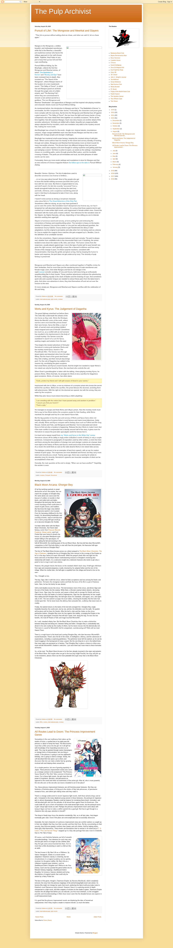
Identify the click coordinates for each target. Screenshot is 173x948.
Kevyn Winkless (116, 82)
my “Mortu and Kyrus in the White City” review (78, 435)
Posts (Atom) (47, 920)
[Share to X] (71, 296)
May (114, 156)
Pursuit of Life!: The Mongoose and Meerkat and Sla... (123, 134)
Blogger (95, 933)
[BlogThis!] (69, 296)
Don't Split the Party (117, 70)
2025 (113, 110)
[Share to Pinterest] (76, 296)
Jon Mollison (115, 79)
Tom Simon (114, 101)
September (116, 129)
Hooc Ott (113, 72)
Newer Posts (39, 917)
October (115, 126)
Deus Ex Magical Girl (117, 67)
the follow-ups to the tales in (79, 163)
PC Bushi (114, 89)
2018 (113, 173)
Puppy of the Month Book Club (120, 91)
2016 (113, 179)
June (114, 153)
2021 (113, 115)
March (115, 162)
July (114, 151)
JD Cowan (114, 75)
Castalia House (116, 60)
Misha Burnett (115, 87)
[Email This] (67, 296)
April (114, 159)
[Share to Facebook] (73, 296)
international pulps (45, 299)
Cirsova (113, 62)
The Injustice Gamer (117, 96)
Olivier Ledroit (46, 532)
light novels (54, 299)
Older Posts (97, 917)
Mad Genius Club (116, 84)
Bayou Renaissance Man (119, 55)
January (115, 167)
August (115, 131)
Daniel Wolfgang (116, 65)
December (116, 120)
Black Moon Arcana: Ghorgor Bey (54, 484)
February (116, 164)
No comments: (59, 296)
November (116, 123)
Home (69, 917)
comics (45, 722)
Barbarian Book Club (117, 53)
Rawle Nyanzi (115, 94)
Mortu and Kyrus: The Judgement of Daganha (60, 308)
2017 (113, 176)
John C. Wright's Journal (118, 77)
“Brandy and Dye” (50, 75)
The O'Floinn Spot (116, 99)
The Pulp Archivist (63, 11)
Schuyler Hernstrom (51, 475)
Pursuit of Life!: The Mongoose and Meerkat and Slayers (67, 30)
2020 (113, 118)
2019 (113, 171)
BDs (41, 722)
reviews (60, 299)
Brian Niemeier (115, 58)
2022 (113, 112)
